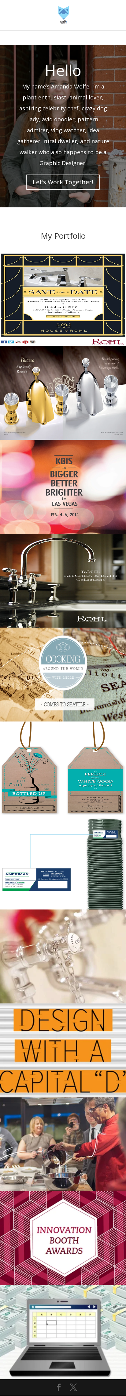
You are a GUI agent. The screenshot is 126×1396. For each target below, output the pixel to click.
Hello (63, 70)
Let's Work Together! (63, 182)
